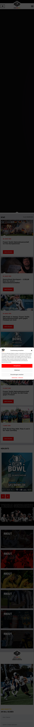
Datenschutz (14, 377)
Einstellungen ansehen (17, 374)
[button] (31, 350)
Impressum (20, 377)
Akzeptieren (17, 365)
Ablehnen (17, 370)
